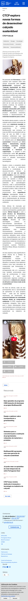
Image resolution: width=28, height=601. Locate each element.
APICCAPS (4, 535)
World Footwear (5, 539)
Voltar (6, 385)
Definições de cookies (8, 596)
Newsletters (4, 556)
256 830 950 (21, 516)
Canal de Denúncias (6, 560)
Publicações (4, 552)
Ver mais (7, 496)
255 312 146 (15, 518)
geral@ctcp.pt (8, 522)
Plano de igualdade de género (9, 562)
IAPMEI (3, 542)
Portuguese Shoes (6, 537)
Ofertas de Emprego (6, 554)
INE (2, 544)
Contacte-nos (14, 527)
